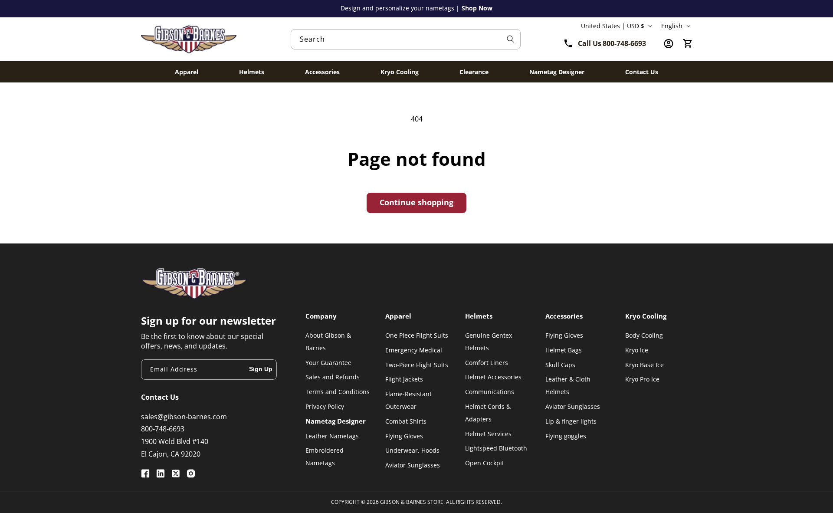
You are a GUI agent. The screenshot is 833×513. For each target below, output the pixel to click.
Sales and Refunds (332, 377)
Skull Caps (560, 365)
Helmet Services (488, 434)
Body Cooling (644, 335)
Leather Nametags (332, 436)
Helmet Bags (563, 350)
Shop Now (477, 8)
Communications (489, 392)
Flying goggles (565, 436)
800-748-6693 (162, 429)
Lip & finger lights (571, 421)
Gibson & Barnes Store (411, 502)
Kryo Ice (636, 350)
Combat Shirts (405, 421)
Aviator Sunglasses (412, 465)
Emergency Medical (413, 350)
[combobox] (405, 39)
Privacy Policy (324, 406)
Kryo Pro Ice (642, 379)
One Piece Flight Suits (416, 335)
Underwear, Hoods (412, 450)
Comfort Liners (486, 362)
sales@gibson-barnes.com (184, 416)
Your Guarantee (328, 362)
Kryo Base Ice (644, 365)
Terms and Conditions (337, 392)
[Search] (510, 39)
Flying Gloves (404, 436)
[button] (687, 43)
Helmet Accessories (493, 377)
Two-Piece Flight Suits (416, 365)
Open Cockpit (484, 463)
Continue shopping (416, 202)
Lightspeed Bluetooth (496, 448)
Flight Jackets (404, 379)
